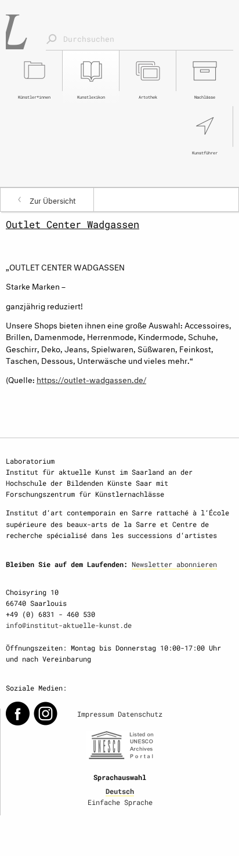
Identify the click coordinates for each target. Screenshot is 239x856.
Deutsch (120, 791)
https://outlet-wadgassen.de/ (91, 379)
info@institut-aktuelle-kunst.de (69, 625)
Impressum (95, 713)
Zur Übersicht (53, 199)
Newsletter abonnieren (174, 564)
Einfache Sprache (120, 802)
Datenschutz (140, 713)
